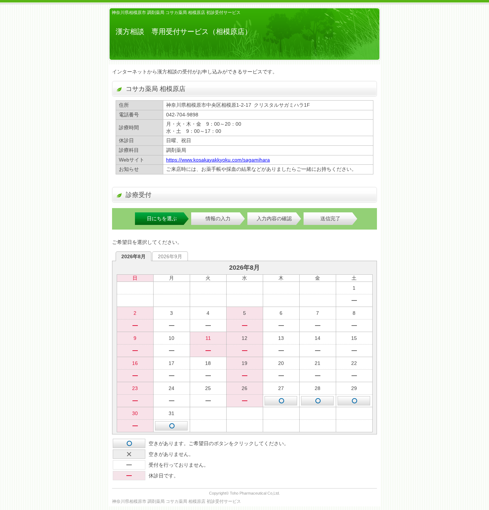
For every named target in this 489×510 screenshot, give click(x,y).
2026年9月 (170, 256)
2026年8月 (133, 256)
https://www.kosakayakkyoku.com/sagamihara (218, 160)
